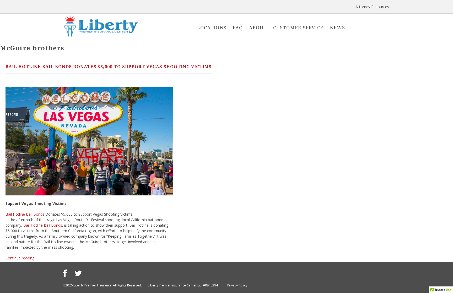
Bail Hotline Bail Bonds (25, 214)
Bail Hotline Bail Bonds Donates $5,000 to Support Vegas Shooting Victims (109, 67)
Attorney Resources (372, 6)
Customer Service (298, 27)
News (337, 27)
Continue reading (22, 257)
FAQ (238, 27)
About (258, 27)
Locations (211, 27)
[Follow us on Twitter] (78, 273)
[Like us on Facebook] (65, 273)
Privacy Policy (237, 285)
